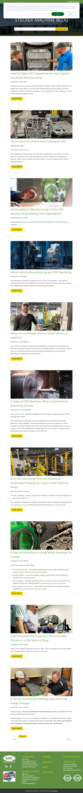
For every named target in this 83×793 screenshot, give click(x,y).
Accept (58, 14)
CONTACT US (69, 761)
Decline (71, 14)
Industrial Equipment (28, 783)
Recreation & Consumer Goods (29, 780)
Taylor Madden (25, 410)
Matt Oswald (24, 491)
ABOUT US (47, 761)
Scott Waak (23, 218)
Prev (14, 739)
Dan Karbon (23, 342)
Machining (25, 759)
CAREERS (47, 756)
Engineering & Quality (29, 763)
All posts (22, 736)
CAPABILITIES (28, 756)
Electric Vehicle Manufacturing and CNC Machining (41, 272)
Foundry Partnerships (29, 767)
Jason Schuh (24, 150)
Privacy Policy (53, 10)
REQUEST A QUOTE (71, 756)
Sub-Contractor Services (30, 765)
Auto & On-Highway (28, 776)
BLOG (45, 767)
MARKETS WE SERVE (31, 771)
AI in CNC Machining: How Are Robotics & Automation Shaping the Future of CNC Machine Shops (40, 483)
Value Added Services (29, 761)
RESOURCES (48, 772)
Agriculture (25, 774)
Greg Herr (23, 82)
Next (68, 739)
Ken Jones (23, 276)
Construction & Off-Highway (31, 778)
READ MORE (16, 99)
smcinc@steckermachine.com (72, 771)
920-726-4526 (74, 2)
